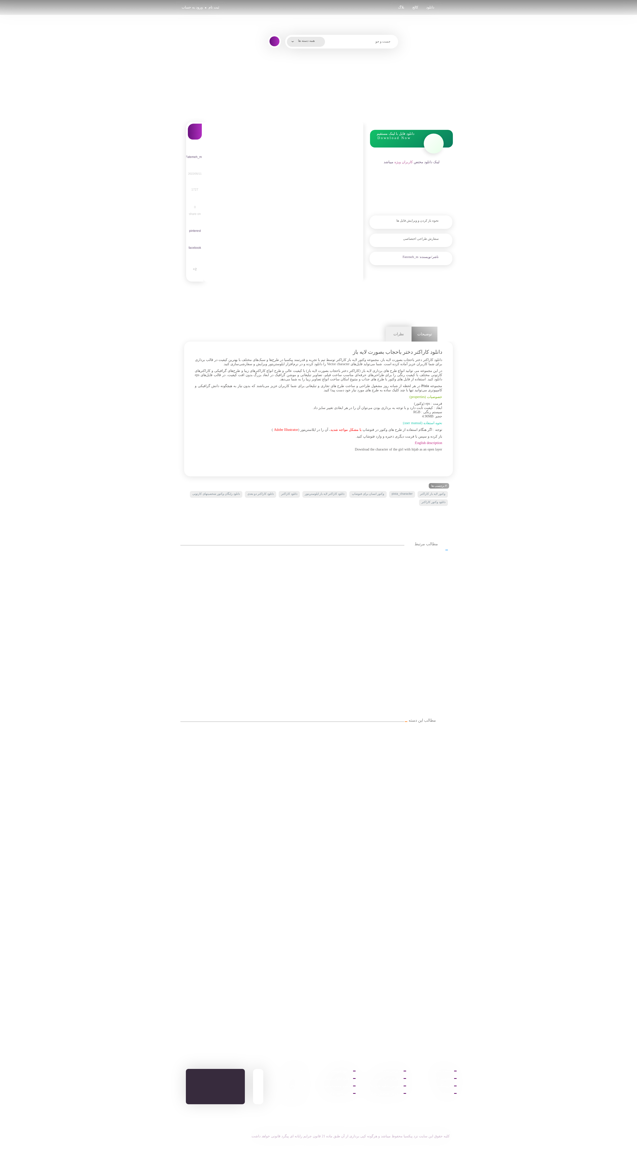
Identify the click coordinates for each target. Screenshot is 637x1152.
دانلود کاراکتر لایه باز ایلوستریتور (324, 494)
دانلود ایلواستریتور (337, 1078)
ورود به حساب (192, 7)
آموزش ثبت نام (390, 1071)
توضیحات (424, 334)
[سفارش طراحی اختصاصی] (411, 249)
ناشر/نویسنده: (428, 257)
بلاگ (401, 7)
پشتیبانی (446, 1093)
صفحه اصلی (442, 1071)
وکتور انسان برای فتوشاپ (368, 494)
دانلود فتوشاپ (340, 1071)
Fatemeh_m (410, 257)
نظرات (398, 334)
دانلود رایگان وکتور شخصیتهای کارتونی (216, 494)
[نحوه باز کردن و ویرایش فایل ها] (411, 231)
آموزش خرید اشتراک (385, 1078)
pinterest (195, 231)
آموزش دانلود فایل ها (385, 1086)
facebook (195, 248)
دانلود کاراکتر (289, 494)
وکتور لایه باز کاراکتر (432, 494)
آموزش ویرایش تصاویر (384, 1093)
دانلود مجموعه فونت (336, 1086)
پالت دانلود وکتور (338, 1093)
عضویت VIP (443, 1078)
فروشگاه (445, 1086)
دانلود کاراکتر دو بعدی (260, 494)
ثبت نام (214, 7)
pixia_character (402, 494)
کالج (415, 7)
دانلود (430, 7)
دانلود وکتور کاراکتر (433, 502)
